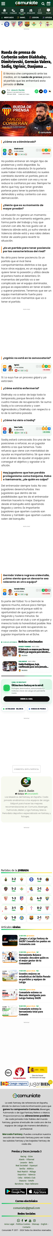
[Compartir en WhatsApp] (36, 91)
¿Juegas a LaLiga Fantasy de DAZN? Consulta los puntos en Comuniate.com (34, 941)
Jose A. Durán (18, 90)
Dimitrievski (18, 149)
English (44, 1224)
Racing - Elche (26, 1156)
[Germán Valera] (10, 592)
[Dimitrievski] (10, 152)
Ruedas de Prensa (38, 709)
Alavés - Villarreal (26, 1159)
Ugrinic (16, 365)
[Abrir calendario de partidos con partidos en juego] (48, 3)
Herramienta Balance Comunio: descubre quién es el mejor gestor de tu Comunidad (34, 959)
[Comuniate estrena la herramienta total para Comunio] (10, 1011)
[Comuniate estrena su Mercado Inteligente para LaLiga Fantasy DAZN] (10, 994)
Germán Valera (19, 589)
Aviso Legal (9, 1224)
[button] (50, 91)
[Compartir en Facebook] (45, 91)
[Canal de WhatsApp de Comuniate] (19, 1220)
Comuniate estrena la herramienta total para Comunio (31, 1011)
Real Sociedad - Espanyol (26, 1165)
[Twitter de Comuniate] (26, 1220)
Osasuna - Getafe (26, 1180)
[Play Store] (16, 1191)
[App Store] (37, 1191)
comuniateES (32, 793)
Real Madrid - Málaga (26, 1171)
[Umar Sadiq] (10, 430)
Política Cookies (23, 1224)
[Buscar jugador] (43, 3)
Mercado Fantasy (12, 1134)
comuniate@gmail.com (26, 1208)
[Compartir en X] (41, 91)
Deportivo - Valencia (26, 1174)
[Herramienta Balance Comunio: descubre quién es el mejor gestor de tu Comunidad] (10, 957)
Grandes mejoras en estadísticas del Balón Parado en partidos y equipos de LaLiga (34, 978)
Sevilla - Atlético (26, 1168)
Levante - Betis (26, 1162)
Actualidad (14, 709)
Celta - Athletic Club (26, 1177)
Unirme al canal (26, 699)
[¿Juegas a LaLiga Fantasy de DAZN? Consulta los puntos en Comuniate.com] (10, 940)
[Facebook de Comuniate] (22, 1220)
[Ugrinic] (10, 368)
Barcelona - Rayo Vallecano (26, 1184)
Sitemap (35, 1224)
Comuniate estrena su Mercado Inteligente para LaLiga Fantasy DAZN (32, 995)
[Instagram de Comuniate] (34, 1220)
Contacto (26, 1227)
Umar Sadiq (18, 427)
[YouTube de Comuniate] (30, 1220)
